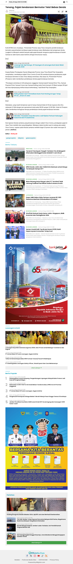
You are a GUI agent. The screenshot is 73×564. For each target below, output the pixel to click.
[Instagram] (34, 555)
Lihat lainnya (36, 543)
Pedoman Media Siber (29, 560)
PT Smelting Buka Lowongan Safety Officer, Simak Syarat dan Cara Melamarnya (31, 363)
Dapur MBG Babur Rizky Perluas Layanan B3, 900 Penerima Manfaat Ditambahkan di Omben (43, 198)
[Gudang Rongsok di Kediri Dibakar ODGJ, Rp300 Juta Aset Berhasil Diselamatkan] (36, 504)
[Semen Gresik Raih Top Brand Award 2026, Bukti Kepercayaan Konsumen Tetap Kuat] (15, 232)
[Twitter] (30, 555)
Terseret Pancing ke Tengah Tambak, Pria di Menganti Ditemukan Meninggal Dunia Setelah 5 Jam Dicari (45, 152)
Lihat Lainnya (35, 368)
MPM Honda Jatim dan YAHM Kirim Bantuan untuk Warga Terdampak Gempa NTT (46, 168)
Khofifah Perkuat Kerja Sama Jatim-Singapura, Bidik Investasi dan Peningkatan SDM (45, 214)
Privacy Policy (54, 560)
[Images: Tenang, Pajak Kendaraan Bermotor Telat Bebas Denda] (36, 29)
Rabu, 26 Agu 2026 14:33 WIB (17, 2)
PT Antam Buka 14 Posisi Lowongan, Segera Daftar (21, 354)
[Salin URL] (62, 11)
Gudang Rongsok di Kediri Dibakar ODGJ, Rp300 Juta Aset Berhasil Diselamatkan (33, 514)
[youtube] (38, 555)
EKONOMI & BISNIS (31, 165)
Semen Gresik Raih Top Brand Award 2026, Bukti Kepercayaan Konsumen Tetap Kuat (43, 230)
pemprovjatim (11, 138)
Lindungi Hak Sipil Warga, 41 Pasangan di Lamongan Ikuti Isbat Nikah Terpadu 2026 (39, 66)
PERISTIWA (29, 149)
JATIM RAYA (29, 195)
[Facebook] (27, 555)
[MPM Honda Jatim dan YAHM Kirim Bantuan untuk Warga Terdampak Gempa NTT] (15, 170)
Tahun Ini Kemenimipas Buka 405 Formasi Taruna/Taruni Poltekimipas (28, 359)
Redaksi (17, 560)
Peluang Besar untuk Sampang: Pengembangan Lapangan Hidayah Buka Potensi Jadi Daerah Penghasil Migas (37, 379)
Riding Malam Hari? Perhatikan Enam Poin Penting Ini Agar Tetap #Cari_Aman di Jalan (37, 95)
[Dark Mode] (64, 2)
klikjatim (21, 138)
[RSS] (46, 555)
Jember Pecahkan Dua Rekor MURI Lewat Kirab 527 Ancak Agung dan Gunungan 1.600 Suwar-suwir (37, 402)
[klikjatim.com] (36, 553)
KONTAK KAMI (43, 560)
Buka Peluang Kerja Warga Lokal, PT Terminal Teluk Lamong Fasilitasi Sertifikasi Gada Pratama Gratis (44, 182)
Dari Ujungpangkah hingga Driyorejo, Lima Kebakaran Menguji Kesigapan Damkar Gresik (41, 535)
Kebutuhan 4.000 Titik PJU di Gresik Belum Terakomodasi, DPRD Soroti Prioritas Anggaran (35, 385)
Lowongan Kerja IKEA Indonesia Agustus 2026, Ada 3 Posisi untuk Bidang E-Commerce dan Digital (34, 348)
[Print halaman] (66, 11)
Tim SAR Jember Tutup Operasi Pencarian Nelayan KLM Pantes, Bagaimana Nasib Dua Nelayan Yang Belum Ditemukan (41, 520)
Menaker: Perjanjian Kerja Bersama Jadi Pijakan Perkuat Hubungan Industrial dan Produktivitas (38, 117)
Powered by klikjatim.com (36, 562)
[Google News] (42, 555)
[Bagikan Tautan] (58, 11)
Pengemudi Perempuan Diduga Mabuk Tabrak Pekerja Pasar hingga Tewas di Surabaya (37, 396)
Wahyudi (11, 10)
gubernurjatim (31, 138)
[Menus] (6, 2)
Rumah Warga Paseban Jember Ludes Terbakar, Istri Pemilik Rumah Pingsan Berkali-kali (39, 526)
